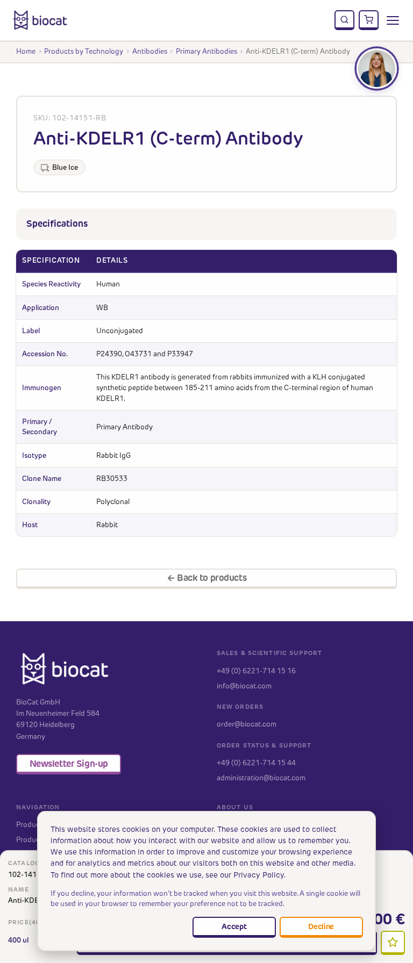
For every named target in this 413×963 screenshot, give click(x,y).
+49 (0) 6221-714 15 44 (256, 762)
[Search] (344, 20)
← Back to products (206, 578)
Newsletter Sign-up (69, 764)
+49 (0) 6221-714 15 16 (256, 670)
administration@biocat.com (261, 777)
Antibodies (149, 51)
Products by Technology (83, 51)
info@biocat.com (244, 685)
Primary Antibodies (206, 51)
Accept (234, 926)
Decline (321, 926)
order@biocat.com (246, 724)
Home (25, 51)
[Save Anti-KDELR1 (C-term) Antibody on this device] (393, 943)
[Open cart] (369, 20)
